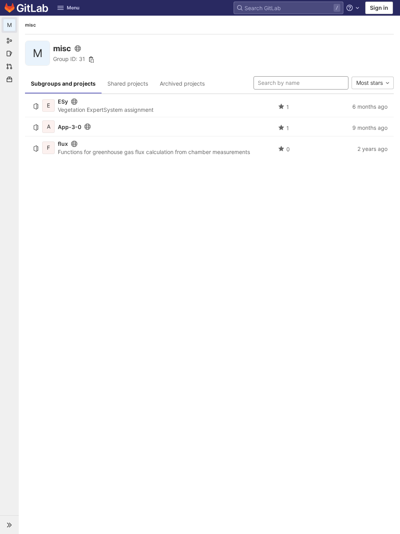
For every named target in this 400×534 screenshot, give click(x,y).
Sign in (379, 7)
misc (30, 25)
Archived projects (182, 83)
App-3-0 (69, 127)
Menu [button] (73, 8)
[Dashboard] (26, 8)
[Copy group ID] (91, 59)
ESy (63, 101)
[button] (9, 524)
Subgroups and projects (63, 83)
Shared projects (127, 83)
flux (63, 143)
